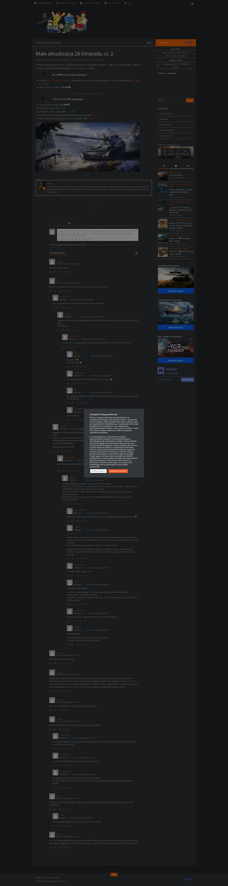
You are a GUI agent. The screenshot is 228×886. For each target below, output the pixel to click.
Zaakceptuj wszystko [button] (118, 471)
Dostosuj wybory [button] (98, 471)
